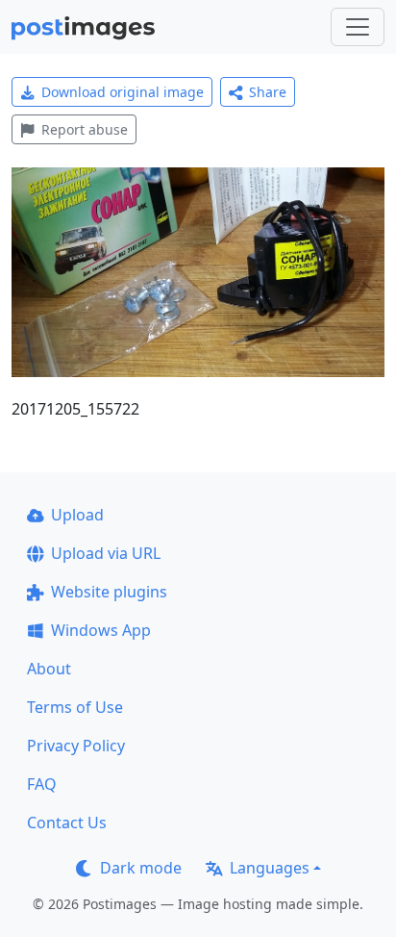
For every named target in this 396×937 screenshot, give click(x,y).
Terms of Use (75, 707)
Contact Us (67, 822)
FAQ (42, 784)
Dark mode (141, 867)
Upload (77, 514)
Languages (269, 867)
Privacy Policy (76, 745)
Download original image (122, 92)
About (49, 668)
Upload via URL (106, 553)
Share (267, 92)
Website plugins (109, 591)
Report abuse (84, 129)
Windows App (101, 630)
